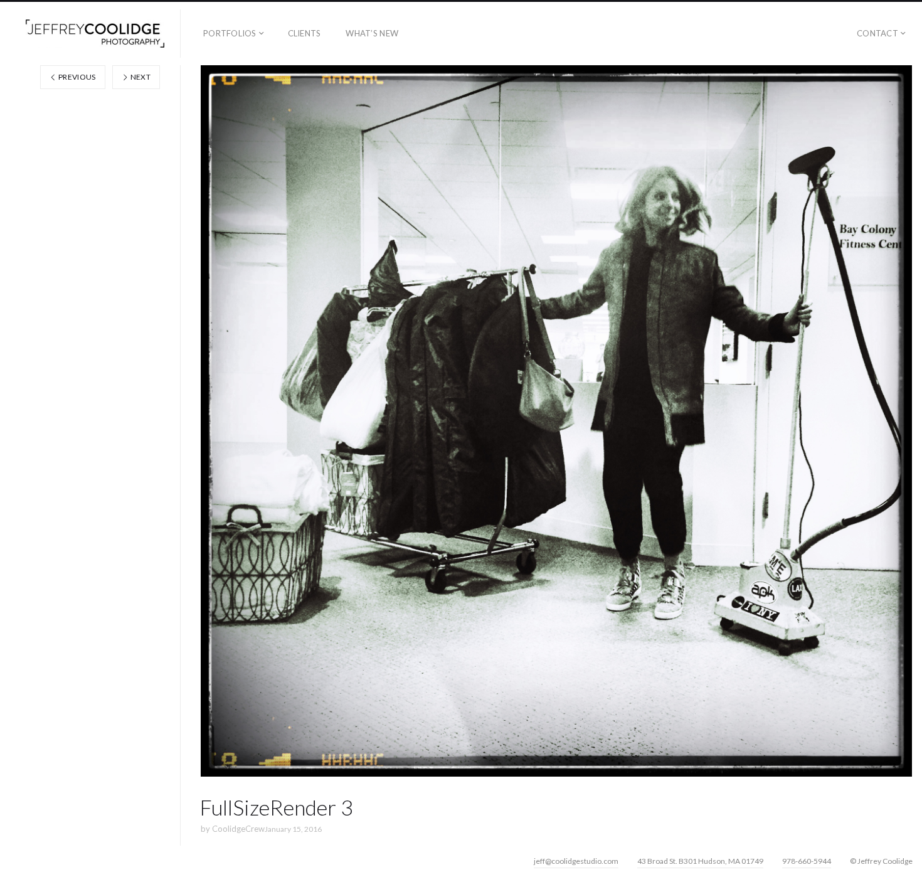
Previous (76, 77)
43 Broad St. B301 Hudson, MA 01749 (700, 861)
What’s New (372, 33)
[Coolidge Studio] (95, 33)
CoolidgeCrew (238, 829)
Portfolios (230, 33)
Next (140, 77)
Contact (877, 33)
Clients (304, 33)
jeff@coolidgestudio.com (576, 861)
